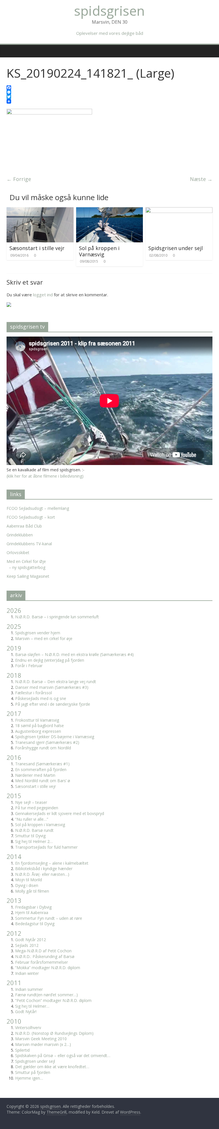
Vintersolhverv (28, 1027)
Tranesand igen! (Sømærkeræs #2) (47, 742)
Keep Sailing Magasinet (28, 576)
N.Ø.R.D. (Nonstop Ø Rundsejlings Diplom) (54, 1033)
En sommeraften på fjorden (40, 769)
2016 (14, 757)
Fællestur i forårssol (33, 692)
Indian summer (29, 989)
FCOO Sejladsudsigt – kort (31, 517)
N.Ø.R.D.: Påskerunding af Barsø (44, 956)
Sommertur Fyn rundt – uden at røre (48, 918)
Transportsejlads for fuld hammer (46, 847)
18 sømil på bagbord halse (39, 725)
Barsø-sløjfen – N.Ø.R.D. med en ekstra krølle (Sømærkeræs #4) (74, 654)
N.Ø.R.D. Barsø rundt (34, 830)
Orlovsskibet (18, 552)
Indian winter (27, 973)
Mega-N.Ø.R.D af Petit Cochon (43, 950)
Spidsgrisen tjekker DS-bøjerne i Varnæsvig (54, 736)
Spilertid (22, 1050)
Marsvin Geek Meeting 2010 (41, 1038)
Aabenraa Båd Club (24, 526)
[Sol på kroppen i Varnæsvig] (109, 211)
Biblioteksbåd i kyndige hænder (43, 868)
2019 (14, 648)
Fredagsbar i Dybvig (33, 907)
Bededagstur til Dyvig (34, 923)
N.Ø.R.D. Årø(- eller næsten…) (42, 874)
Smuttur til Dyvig (30, 835)
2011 (14, 982)
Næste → (201, 179)
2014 (14, 856)
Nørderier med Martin (35, 775)
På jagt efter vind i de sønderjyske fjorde (52, 704)
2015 (14, 795)
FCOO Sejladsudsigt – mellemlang (38, 508)
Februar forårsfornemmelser (41, 962)
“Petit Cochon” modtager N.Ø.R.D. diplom (53, 1000)
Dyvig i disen (26, 885)
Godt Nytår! (25, 1011)
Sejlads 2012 (26, 945)
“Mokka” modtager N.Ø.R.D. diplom (47, 967)
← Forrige (19, 179)
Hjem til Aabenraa (31, 912)
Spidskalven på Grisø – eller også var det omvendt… (62, 1055)
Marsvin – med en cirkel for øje (43, 638)
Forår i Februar (28, 665)
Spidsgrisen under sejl (175, 248)
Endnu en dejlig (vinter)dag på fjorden (49, 660)
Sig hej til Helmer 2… (34, 841)
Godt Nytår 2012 (30, 939)
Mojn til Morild (28, 879)
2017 (14, 713)
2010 (14, 1021)
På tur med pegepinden (36, 807)
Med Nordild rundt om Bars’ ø (42, 780)
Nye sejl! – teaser (31, 802)
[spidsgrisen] (9, 47)
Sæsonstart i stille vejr (36, 248)
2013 (14, 900)
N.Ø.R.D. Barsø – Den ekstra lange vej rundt (55, 681)
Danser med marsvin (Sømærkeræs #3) (51, 687)
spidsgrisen (109, 10)
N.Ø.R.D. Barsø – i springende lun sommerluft (57, 616)
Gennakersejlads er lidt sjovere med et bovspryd (59, 813)
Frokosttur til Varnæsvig (37, 720)
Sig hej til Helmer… (32, 1006)
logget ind (43, 294)
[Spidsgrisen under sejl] (178, 211)
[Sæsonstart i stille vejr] (40, 211)
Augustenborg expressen (38, 731)
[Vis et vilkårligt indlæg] (209, 48)
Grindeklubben (20, 535)
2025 (14, 626)
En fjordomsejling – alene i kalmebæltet (51, 863)
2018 (14, 675)
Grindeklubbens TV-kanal (29, 543)
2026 (14, 610)
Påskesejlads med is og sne (40, 698)
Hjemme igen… (29, 1078)
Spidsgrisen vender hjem (37, 632)
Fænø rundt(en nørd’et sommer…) (46, 994)
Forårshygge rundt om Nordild (43, 747)
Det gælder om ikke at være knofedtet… (52, 1066)
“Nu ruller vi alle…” (31, 819)
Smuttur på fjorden (32, 1072)
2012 (14, 933)
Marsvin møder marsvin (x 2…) (43, 1044)
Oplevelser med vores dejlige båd (109, 33)
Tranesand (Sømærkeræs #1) (42, 763)
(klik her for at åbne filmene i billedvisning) (45, 476)
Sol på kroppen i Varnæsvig (99, 251)
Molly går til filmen (32, 891)
